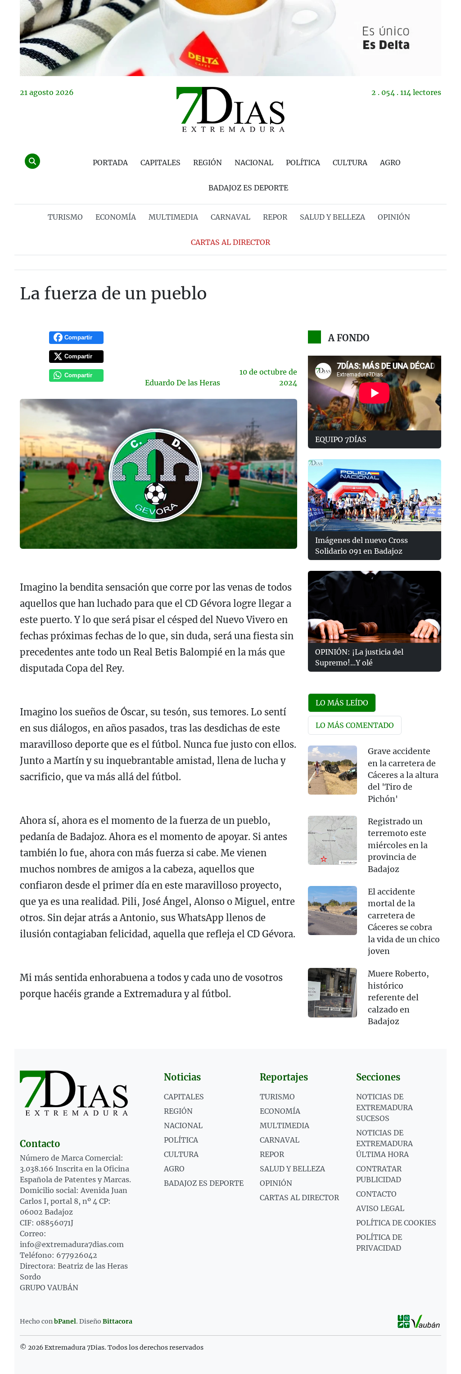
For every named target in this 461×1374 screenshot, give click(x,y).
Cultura (350, 162)
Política (303, 162)
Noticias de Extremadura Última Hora (384, 1143)
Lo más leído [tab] (342, 702)
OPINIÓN (394, 216)
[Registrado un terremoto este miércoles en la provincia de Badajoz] (332, 840)
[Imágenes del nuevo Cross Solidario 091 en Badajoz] (374, 495)
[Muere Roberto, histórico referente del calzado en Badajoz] (332, 992)
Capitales (160, 162)
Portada (110, 162)
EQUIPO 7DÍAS (340, 439)
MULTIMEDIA (173, 216)
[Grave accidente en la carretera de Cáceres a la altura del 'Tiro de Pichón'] (332, 770)
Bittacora (117, 1321)
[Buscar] (32, 161)
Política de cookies (396, 1222)
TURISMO (65, 216)
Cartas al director (230, 242)
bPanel (65, 1321)
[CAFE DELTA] (230, 38)
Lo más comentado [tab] (355, 725)
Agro (390, 162)
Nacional (254, 162)
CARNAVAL (230, 216)
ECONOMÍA (115, 216)
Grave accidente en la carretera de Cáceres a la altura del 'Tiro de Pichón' (403, 775)
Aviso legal (380, 1208)
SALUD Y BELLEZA (332, 216)
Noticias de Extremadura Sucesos (384, 1107)
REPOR (275, 216)
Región (207, 162)
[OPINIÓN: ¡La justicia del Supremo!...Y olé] (374, 607)
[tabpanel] (374, 892)
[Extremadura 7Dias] (230, 109)
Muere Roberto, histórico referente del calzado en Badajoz (398, 997)
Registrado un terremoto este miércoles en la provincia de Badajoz (398, 845)
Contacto (376, 1193)
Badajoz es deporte (248, 187)
